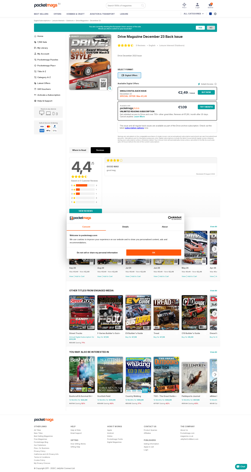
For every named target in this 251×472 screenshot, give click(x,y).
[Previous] (71, 313)
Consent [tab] (86, 227)
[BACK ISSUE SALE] (82, 264)
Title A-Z (41, 71)
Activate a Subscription (48, 95)
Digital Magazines (114, 442)
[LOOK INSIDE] (90, 89)
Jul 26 (128, 268)
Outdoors (70, 21)
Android (110, 433)
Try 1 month (206, 107)
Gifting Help (75, 447)
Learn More (139, 116)
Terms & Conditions (42, 457)
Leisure (124, 14)
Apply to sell (149, 447)
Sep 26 (72, 268)
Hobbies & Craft (76, 14)
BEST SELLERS (41, 14)
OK (153, 252)
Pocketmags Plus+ (46, 65)
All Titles (37, 430)
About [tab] (165, 227)
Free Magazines (40, 439)
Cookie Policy (39, 460)
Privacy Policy (39, 451)
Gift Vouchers (44, 89)
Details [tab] (125, 227)
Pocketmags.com (187, 433)
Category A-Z (44, 77)
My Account (43, 54)
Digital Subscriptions (42, 21)
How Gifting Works (78, 444)
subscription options (134, 128)
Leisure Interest (58, 21)
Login (146, 450)
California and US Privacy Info (46, 454)
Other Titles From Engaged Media (91, 290)
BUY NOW (206, 92)
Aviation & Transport (102, 14)
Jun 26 (157, 268)
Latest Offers (43, 83)
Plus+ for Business (41, 448)
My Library (42, 48)
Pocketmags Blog (41, 442)
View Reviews (86, 211)
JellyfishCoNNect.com (189, 439)
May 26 (185, 268)
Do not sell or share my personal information (97, 252)
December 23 (95, 21)
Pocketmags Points (115, 439)
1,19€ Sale (42, 42)
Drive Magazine (82, 21)
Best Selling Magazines (43, 436)
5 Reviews (140, 45)
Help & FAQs (76, 430)
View (71, 276)
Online (109, 436)
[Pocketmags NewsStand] (47, 5)
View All (213, 226)
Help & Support (44, 101)
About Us (184, 430)
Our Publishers (40, 445)
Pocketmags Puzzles (47, 59)
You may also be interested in (89, 352)
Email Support (76, 433)
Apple (109, 430)
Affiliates (147, 433)
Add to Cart (79, 276)
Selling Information (151, 444)
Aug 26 (100, 268)
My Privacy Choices (42, 463)
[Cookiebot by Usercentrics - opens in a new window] (170, 218)
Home (40, 36)
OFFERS (57, 14)
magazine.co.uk (186, 436)
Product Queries (150, 430)
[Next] (215, 249)
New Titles (38, 433)
